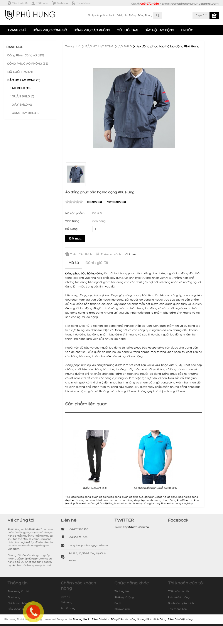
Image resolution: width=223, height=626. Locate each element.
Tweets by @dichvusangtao (132, 527)
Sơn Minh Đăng (156, 619)
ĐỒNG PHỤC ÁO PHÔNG (92, 30)
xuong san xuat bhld (89, 500)
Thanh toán (83, 3)
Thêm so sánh (111, 254)
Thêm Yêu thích (81, 254)
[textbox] (120, 15)
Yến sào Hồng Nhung (132, 619)
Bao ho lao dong (81, 496)
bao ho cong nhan (157, 500)
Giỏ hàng (62, 3)
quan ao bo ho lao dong (106, 496)
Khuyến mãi (122, 609)
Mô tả (74, 262)
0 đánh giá (94, 202)
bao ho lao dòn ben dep (128, 503)
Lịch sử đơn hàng (178, 597)
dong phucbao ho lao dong (160, 496)
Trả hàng (66, 602)
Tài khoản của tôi (178, 591)
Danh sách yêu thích (181, 603)
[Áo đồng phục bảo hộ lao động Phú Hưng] (134, 107)
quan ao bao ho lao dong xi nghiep (124, 500)
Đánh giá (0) (97, 262)
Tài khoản (42, 3)
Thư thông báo (177, 609)
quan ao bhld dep (132, 496)
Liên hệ (65, 596)
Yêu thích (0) (19, 3)
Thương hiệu (122, 591)
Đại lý (118, 603)
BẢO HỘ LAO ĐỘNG (159, 30)
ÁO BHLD (125, 46)
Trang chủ (17, 30)
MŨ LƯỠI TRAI (127, 30)
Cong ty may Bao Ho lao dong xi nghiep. (168, 503)
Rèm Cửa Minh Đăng (105, 619)
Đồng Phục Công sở (50, 30)
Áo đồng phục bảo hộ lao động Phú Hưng (168, 46)
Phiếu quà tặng (124, 597)
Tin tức (187, 30)
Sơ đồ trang (68, 608)
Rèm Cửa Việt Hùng (180, 619)
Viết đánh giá (116, 202)
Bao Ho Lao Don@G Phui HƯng (94, 503)
